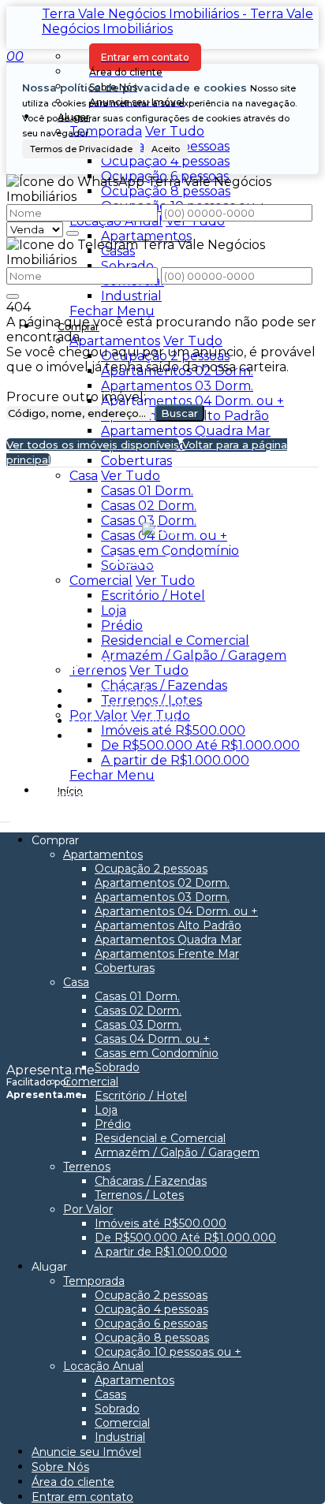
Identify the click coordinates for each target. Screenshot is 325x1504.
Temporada (105, 131)
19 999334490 (79, 796)
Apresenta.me (50, 1070)
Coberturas (136, 460)
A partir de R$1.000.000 (175, 760)
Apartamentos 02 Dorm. (177, 370)
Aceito (165, 148)
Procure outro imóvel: (76, 396)
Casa (83, 475)
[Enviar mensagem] (72, 233)
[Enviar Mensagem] (12, 296)
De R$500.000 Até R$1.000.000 (200, 745)
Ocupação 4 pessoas (165, 161)
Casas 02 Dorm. (148, 505)
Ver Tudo (174, 131)
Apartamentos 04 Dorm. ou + (192, 400)
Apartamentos (146, 236)
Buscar (179, 413)
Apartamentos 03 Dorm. (177, 385)
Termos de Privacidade (81, 148)
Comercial (101, 580)
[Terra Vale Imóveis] (163, 597)
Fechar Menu (112, 310)
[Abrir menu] (4, 817)
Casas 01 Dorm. (147, 490)
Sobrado (127, 266)
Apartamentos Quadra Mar (186, 430)
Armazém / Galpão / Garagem (193, 655)
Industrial (131, 296)
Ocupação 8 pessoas (165, 191)
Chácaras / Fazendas (164, 685)
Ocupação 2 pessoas (165, 355)
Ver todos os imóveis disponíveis (92, 444)
